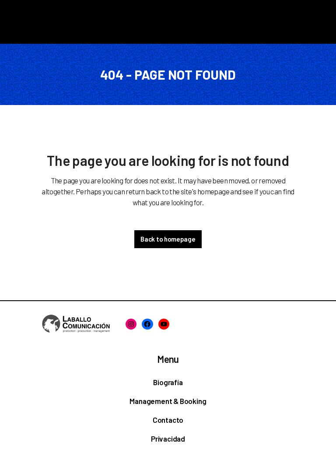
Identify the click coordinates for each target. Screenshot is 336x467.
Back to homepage (167, 239)
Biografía (167, 382)
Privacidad (168, 438)
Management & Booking (168, 401)
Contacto (168, 419)
